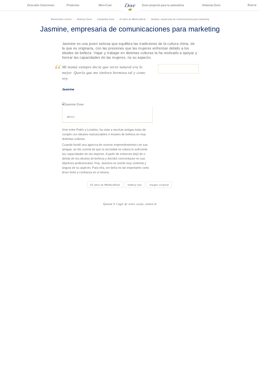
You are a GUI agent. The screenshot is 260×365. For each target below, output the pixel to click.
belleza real (134, 184)
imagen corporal (159, 184)
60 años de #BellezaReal (105, 184)
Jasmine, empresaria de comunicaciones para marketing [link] (180, 19)
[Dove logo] (130, 6)
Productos (73, 5)
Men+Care (105, 5)
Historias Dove (211, 5)
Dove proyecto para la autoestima (163, 5)
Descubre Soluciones (40, 5)
